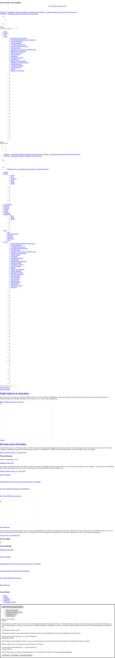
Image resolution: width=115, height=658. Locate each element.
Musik (12, 217)
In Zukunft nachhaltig (17, 57)
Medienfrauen (15, 59)
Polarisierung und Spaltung (18, 51)
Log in (2, 27)
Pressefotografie (15, 276)
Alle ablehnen (15, 655)
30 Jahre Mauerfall (16, 271)
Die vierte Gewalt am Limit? (19, 38)
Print (12, 177)
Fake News (14, 287)
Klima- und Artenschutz (17, 70)
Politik (12, 183)
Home (5, 32)
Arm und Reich (15, 279)
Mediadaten (7, 599)
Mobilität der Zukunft (17, 272)
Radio (12, 180)
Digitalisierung (15, 281)
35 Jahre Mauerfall (16, 43)
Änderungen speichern (26, 655)
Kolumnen (7, 213)
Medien (6, 174)
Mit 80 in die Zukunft (17, 53)
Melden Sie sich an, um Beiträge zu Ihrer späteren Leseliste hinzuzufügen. (28, 169)
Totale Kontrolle (15, 54)
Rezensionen (7, 214)
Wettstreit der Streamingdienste (20, 62)
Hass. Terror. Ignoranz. (17, 274)
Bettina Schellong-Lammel (7, 402)
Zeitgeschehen (8, 204)
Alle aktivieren (6, 655)
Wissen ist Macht (15, 277)
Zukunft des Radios (16, 285)
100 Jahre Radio (15, 48)
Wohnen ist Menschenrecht (18, 61)
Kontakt (6, 33)
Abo (5, 35)
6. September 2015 (21, 452)
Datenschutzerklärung (10, 602)
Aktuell (6, 172)
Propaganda (14, 56)
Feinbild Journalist (16, 64)
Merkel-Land (14, 284)
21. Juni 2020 (20, 402)
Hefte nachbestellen (12, 234)
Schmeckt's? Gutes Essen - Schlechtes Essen (23, 49)
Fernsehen (14, 178)
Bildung (13, 69)
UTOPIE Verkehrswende (18, 44)
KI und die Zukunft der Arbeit (19, 46)
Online (13, 175)
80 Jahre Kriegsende (16, 41)
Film (12, 216)
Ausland (6, 209)
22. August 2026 (21, 471)
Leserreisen (10, 237)
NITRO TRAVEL (5, 389)
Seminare (9, 235)
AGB (8, 240)
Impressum (7, 600)
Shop (5, 230)
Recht (12, 182)
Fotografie (6, 208)
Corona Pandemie (16, 67)
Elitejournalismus (16, 282)
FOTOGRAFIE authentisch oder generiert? (23, 40)
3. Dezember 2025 (14, 535)
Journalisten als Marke (17, 66)
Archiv (6, 36)
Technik (6, 211)
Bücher (13, 219)
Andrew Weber (4, 535)
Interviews (7, 206)
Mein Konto (10, 238)
